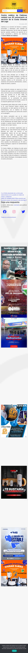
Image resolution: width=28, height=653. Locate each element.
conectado (16, 205)
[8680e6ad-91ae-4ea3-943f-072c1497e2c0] (14, 420)
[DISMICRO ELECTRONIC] (14, 50)
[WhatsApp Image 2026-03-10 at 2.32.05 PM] (14, 543)
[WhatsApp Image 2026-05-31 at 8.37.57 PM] (14, 297)
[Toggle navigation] (24, 10)
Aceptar (14, 650)
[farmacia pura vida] (14, 331)
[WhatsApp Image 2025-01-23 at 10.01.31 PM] (14, 482)
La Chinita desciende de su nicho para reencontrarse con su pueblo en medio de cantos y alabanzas (12, 194)
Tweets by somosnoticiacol (8, 217)
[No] (26, 648)
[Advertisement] (14, 178)
